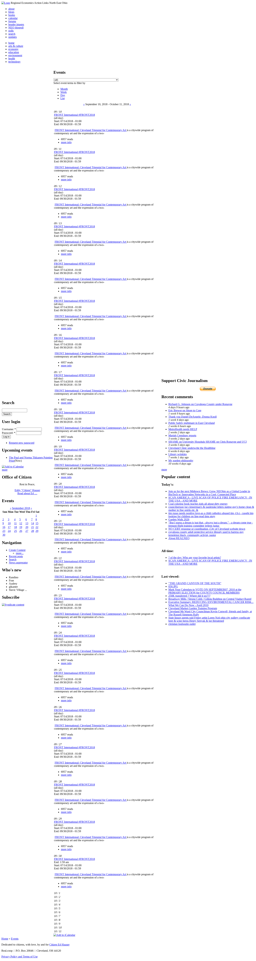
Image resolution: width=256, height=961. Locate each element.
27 (26, 530)
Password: (8, 432)
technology (14, 61)
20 (26, 527)
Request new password (21, 442)
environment (15, 55)
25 (15, 530)
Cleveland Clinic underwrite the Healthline (191, 448)
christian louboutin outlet (182, 623)
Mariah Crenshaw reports (182, 435)
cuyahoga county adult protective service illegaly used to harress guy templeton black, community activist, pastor (206, 533)
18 (15, 527)
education (13, 52)
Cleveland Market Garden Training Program (192, 608)
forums (12, 21)
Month (64, 88)
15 (37, 523)
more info (66, 142)
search (11, 33)
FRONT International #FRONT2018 (74, 114)
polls (11, 30)
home (11, 42)
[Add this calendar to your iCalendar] (13, 466)
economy (13, 49)
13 (26, 523)
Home (4, 938)
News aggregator (18, 562)
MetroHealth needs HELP (182, 429)
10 (9, 523)
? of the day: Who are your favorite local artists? (194, 557)
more (4, 469)
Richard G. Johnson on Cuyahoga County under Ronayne (200, 404)
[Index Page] (5, 2)
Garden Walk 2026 (178, 519)
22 (37, 527)
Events (14, 938)
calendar (13, 18)
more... (20, 553)
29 (37, 530)
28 (32, 530)
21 (32, 527)
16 (3, 527)
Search (12, 559)
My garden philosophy (180, 460)
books (11, 15)
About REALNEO (178, 538)
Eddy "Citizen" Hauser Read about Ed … (27, 492)
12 (20, 523)
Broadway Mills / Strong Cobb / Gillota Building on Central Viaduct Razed (209, 598)
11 (15, 523)
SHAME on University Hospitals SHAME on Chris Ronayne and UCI (207, 441)
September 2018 (21, 508)
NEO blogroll (16, 27)
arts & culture (15, 46)
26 (20, 530)
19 (20, 527)
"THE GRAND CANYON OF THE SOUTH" (194, 583)
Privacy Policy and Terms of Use (19, 956)
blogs (11, 11)
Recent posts (16, 556)
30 (3, 534)
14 (32, 523)
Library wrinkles (177, 454)
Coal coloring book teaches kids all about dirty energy (198, 503)
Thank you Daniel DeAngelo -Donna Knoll (192, 416)
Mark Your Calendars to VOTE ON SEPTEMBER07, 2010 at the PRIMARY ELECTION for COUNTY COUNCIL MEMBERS (204, 591)
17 (9, 527)
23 (3, 530)
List (62, 98)
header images (16, 24)
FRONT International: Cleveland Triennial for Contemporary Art (91, 130)
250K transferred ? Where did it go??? (189, 595)
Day (62, 95)
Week (63, 92)
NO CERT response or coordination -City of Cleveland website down (206, 528)
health (11, 58)
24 (9, 530)
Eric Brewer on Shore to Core (184, 410)
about (11, 8)
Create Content (17, 550)
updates (12, 36)
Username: (9, 429)
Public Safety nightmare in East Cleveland (191, 422)
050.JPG (173, 586)
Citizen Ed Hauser (59, 944)
